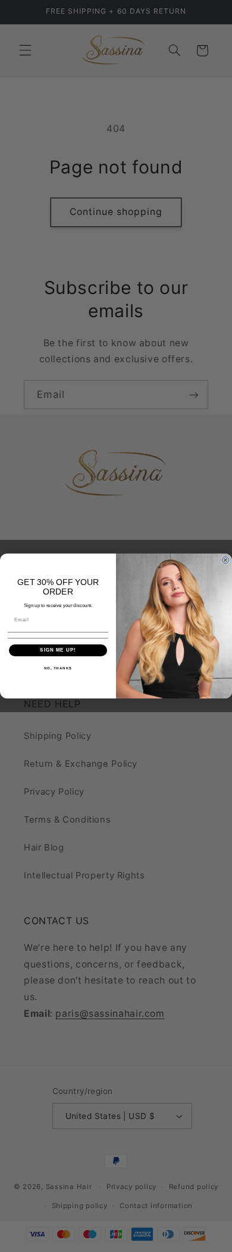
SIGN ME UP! (58, 650)
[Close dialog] (225, 560)
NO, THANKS (58, 668)
